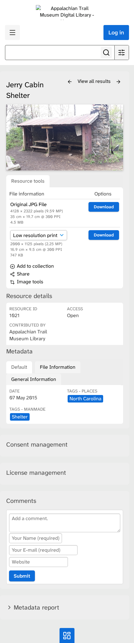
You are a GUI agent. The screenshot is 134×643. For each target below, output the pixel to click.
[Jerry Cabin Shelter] (64, 137)
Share (23, 274)
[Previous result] (69, 82)
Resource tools (28, 181)
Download (104, 207)
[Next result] (118, 82)
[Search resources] (106, 52)
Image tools (29, 281)
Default (19, 367)
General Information (33, 379)
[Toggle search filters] (121, 52)
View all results (95, 81)
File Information (57, 367)
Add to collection (35, 266)
